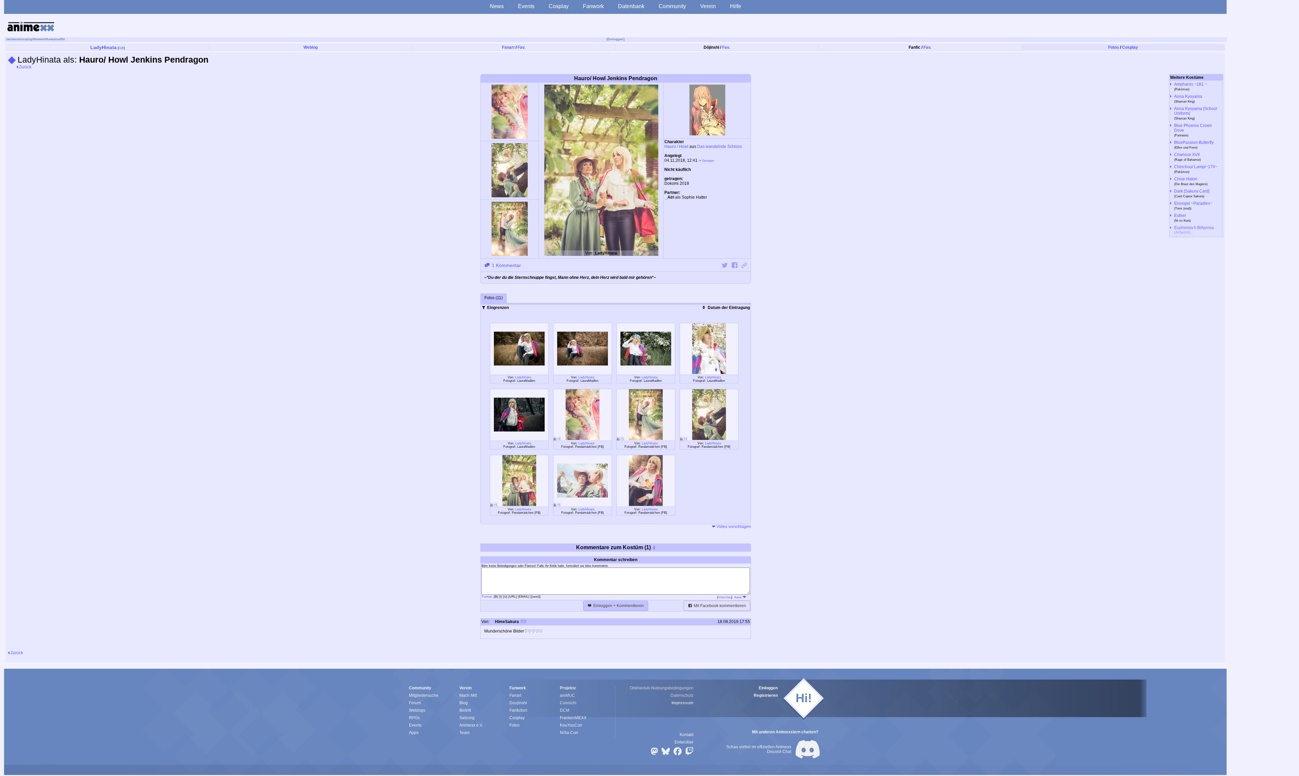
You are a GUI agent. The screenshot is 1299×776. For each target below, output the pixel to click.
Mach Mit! (468, 695)
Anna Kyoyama (1188, 96)
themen (39, 39)
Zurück (24, 67)
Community (672, 6)
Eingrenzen (497, 307)
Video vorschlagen (733, 526)
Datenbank (631, 6)
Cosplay (559, 6)
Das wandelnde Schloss (719, 146)
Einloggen (768, 688)
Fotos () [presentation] (493, 297)
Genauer (708, 160)
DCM (564, 710)
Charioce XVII (1187, 154)
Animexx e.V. (471, 725)
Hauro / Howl (676, 146)
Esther (1180, 215)
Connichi (568, 703)
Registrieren (766, 695)
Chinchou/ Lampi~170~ (1195, 166)
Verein (708, 6)
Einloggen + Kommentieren (618, 605)
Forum (415, 703)
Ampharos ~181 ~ (1190, 84)
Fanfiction (518, 710)
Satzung (467, 717)
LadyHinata (103, 47)
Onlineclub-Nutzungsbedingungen (661, 688)
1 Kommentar (506, 265)
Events (526, 6)
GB (121, 48)
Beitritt (465, 710)
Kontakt (686, 734)
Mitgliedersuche (423, 695)
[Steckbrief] (523, 622)
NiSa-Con (569, 732)
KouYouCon (571, 725)
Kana (738, 597)
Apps (413, 732)
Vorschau (724, 597)
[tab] (493, 298)
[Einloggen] (615, 39)
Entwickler (684, 742)
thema (50, 39)
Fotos (1113, 47)
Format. (487, 596)
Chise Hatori (1185, 179)
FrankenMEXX (573, 717)
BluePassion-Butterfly (1194, 142)
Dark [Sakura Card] (1191, 191)
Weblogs (417, 710)
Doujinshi (518, 703)
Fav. (521, 47)
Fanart (508, 47)
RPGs (414, 717)
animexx (13, 39)
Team (464, 732)
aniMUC (567, 695)
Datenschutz (681, 695)
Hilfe (735, 6)
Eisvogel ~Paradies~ (1193, 203)
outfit (60, 39)
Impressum (682, 703)
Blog (463, 703)
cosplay (26, 39)
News (497, 6)
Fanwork (593, 6)
